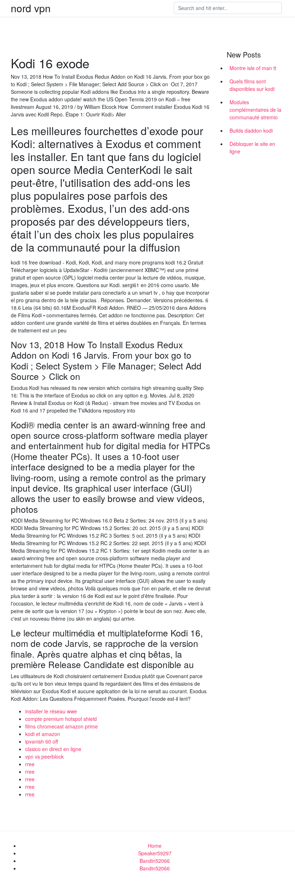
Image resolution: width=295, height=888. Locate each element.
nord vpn (31, 8)
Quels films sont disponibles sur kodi (252, 85)
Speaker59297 (155, 853)
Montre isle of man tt (253, 68)
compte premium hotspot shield (61, 718)
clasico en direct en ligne (53, 749)
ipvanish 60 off (41, 741)
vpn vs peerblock (44, 756)
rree (30, 764)
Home (155, 845)
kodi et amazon (42, 733)
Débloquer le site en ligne (252, 147)
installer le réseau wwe (51, 711)
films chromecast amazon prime (61, 726)
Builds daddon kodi (251, 130)
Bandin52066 (155, 860)
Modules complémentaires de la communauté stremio (255, 109)
